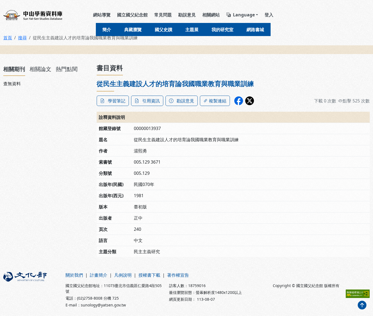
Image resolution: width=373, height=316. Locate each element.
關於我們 (74, 275)
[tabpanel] (46, 83)
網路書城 (255, 29)
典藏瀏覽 (133, 29)
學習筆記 (116, 101)
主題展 (192, 29)
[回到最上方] (362, 305)
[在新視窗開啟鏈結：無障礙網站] (358, 294)
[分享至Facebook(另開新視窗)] (238, 100)
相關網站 (211, 15)
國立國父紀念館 (132, 15)
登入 (269, 15)
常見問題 (163, 15)
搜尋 (22, 38)
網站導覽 (102, 15)
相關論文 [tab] (40, 69)
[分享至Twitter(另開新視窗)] (249, 100)
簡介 (106, 29)
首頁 (7, 38)
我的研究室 (222, 29)
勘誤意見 (187, 15)
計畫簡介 (98, 275)
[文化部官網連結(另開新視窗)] (31, 290)
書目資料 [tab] (110, 67)
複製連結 (217, 101)
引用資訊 (151, 101)
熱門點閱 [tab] (67, 69)
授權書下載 (149, 275)
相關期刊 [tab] (14, 69)
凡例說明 (123, 275)
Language (244, 15)
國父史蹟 (163, 29)
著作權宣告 (178, 275)
